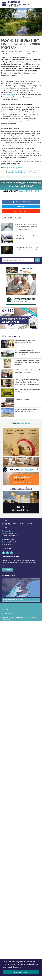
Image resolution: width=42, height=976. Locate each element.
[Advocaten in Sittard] (7, 402)
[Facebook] (4, 553)
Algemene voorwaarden (9, 606)
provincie (12, 168)
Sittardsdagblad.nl (14, 2)
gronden (19, 168)
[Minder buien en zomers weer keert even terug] (7, 392)
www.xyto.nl (8, 544)
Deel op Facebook (22, 202)
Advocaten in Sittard (21, 399)
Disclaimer (5, 609)
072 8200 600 (9, 539)
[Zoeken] (37, 260)
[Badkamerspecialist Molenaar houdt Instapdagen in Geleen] (7, 373)
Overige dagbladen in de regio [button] (13, 599)
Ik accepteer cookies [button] (21, 972)
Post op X (22, 206)
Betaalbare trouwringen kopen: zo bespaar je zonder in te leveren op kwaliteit (26, 362)
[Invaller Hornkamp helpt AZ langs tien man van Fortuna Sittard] (7, 412)
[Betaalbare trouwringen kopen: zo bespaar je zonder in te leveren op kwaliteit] (7, 363)
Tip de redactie (22, 211)
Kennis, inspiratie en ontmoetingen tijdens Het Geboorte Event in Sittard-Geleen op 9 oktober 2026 (27, 382)
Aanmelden (7, 569)
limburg (5, 168)
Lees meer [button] (17, 967)
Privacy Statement (7, 613)
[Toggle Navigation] (38, 3)
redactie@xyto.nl (10, 542)
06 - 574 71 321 (29, 191)
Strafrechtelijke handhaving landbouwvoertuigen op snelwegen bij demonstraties (27, 352)
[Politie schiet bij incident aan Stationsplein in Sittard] (7, 343)
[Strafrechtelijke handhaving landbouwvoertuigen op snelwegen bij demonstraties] (7, 353)
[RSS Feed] (12, 553)
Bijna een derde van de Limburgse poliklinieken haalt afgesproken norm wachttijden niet (26, 226)
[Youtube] (8, 553)
